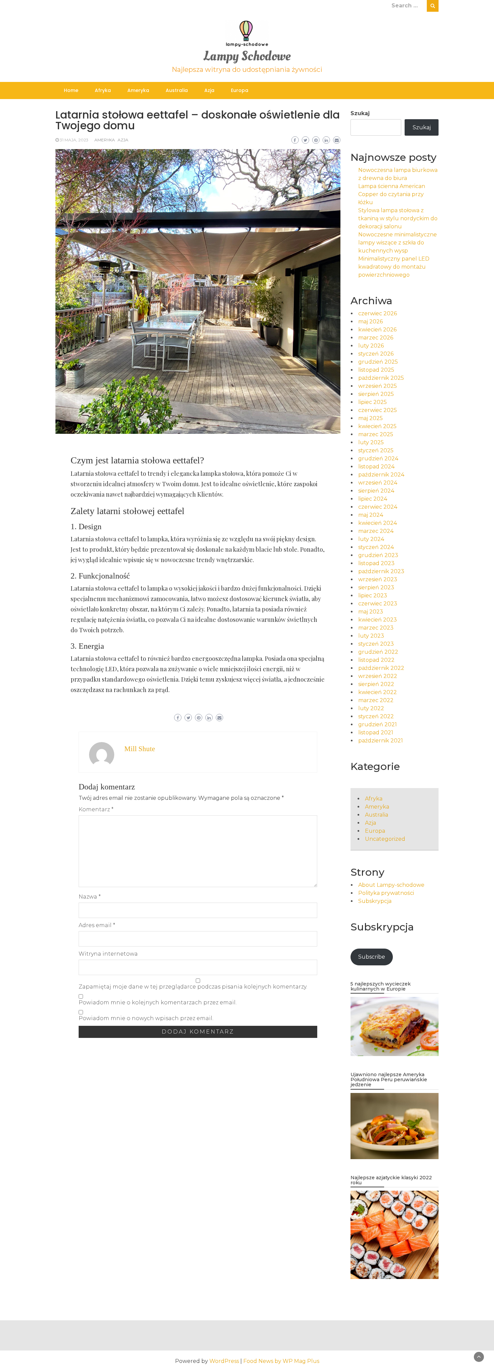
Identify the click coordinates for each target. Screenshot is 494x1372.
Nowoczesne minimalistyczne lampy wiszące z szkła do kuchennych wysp (397, 242)
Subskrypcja (375, 901)
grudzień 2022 (378, 652)
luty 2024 (371, 539)
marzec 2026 (375, 337)
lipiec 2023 (372, 595)
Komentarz (96, 809)
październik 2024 (381, 474)
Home (71, 90)
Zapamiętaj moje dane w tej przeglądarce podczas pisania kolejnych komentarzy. (193, 987)
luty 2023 (371, 636)
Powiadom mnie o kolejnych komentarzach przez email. (158, 1002)
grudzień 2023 (378, 555)
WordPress (224, 1361)
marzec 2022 (376, 700)
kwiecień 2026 (377, 329)
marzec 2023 (376, 628)
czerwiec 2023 (377, 603)
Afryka (103, 90)
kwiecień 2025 (377, 426)
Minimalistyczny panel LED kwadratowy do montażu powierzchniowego (393, 267)
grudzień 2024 (378, 458)
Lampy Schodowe (247, 56)
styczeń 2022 (376, 716)
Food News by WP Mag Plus (281, 1361)
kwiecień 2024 (377, 523)
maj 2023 (370, 611)
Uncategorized (385, 839)
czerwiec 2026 (377, 313)
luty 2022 (371, 708)
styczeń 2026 (376, 354)
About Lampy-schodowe (391, 885)
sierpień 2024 (376, 491)
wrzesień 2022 (377, 676)
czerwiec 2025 (377, 410)
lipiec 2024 (372, 499)
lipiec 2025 (372, 402)
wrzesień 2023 (377, 579)
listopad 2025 (376, 370)
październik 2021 (380, 740)
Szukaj (360, 113)
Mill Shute (139, 749)
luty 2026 (371, 345)
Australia (177, 90)
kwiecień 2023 (377, 619)
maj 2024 (370, 515)
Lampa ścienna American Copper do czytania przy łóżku (391, 194)
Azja (209, 90)
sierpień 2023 (376, 587)
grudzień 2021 (377, 724)
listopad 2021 (375, 732)
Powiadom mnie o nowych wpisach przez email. (146, 1018)
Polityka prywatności (386, 893)
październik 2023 (381, 571)
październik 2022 (381, 668)
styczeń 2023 (376, 644)
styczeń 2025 (376, 450)
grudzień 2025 (378, 362)
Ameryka (138, 90)
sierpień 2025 (376, 394)
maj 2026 (370, 321)
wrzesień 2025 (377, 386)
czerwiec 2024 (377, 507)
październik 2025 (381, 378)
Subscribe (371, 957)
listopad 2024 (376, 466)
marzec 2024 (376, 531)
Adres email (97, 925)
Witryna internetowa (108, 954)
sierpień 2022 (376, 684)
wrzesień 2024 (377, 482)
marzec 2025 (375, 434)
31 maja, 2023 (74, 139)
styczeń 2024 (376, 547)
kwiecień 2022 (377, 692)
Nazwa (90, 897)
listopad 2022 (376, 660)
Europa (239, 90)
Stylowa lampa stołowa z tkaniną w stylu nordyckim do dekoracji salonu (398, 218)
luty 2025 (371, 442)
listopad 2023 (376, 563)
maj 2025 (370, 418)
